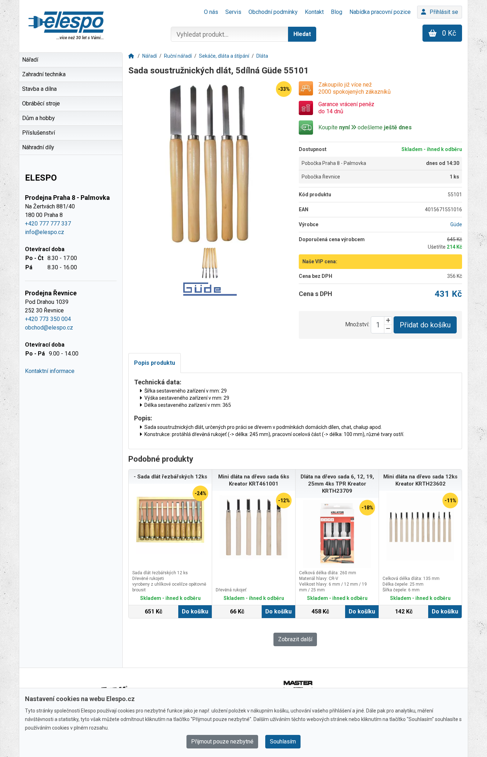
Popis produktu (154, 362)
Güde (456, 224)
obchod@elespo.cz (49, 327)
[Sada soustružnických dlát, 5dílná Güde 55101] (210, 162)
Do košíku (195, 611)
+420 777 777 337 (48, 223)
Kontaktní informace (50, 371)
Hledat (302, 34)
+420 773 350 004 (48, 319)
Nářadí (149, 56)
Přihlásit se (444, 12)
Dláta (262, 56)
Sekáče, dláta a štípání (224, 56)
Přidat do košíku (425, 325)
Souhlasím (283, 741)
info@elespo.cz (44, 232)
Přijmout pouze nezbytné (222, 741)
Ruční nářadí (178, 56)
